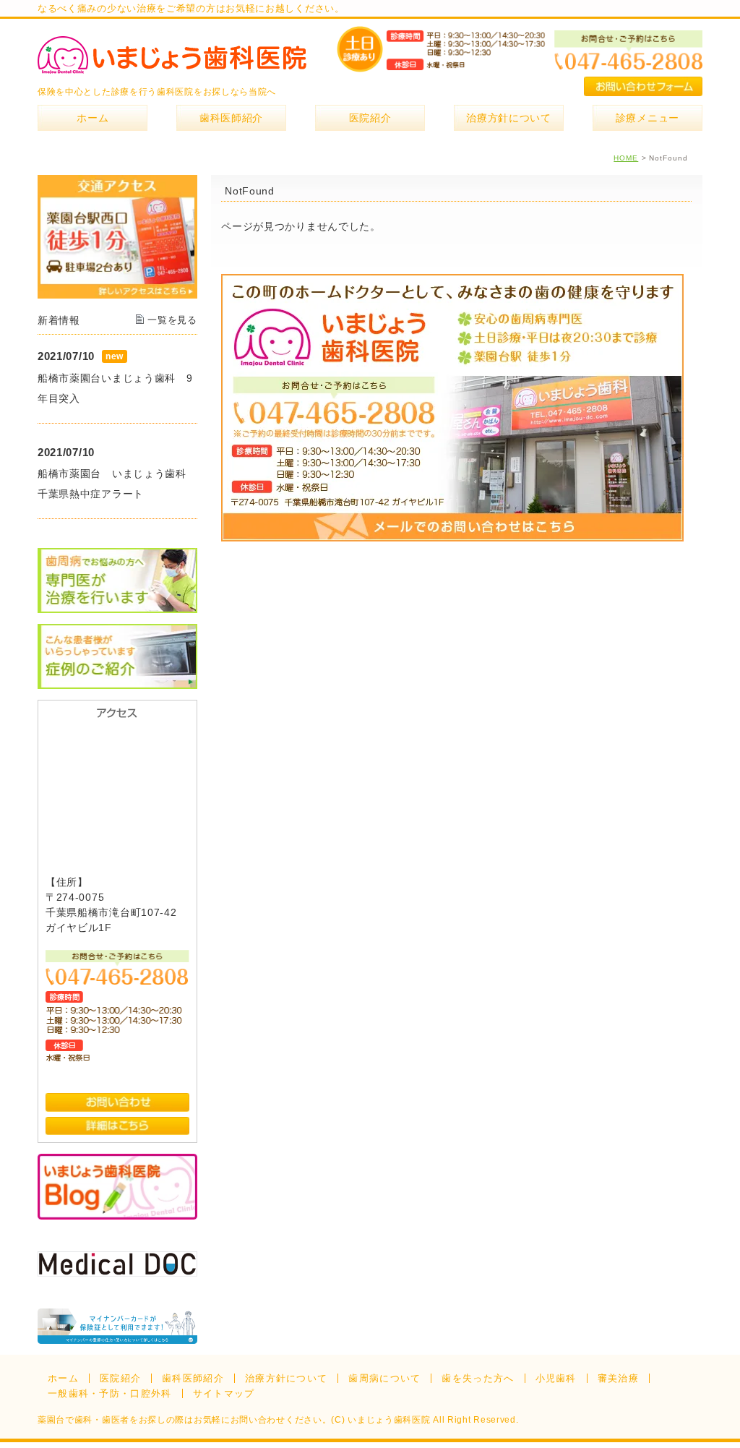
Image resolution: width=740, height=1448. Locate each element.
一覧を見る (172, 319)
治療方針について (286, 1378)
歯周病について (384, 1378)
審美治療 (618, 1378)
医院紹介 (120, 1378)
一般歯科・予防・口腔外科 (110, 1393)
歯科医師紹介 (193, 1378)
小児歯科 (556, 1378)
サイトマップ (224, 1393)
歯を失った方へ (478, 1378)
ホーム (63, 1378)
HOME (626, 158)
